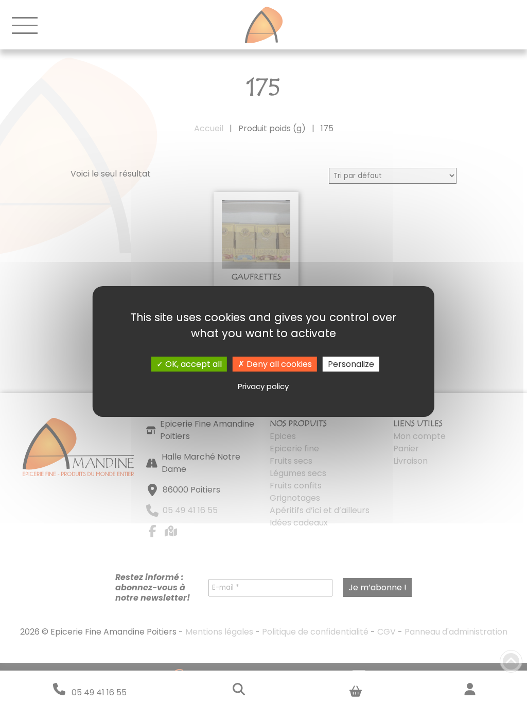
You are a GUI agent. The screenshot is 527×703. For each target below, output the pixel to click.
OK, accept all (192, 364)
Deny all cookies (278, 364)
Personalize (351, 364)
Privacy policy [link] (263, 386)
